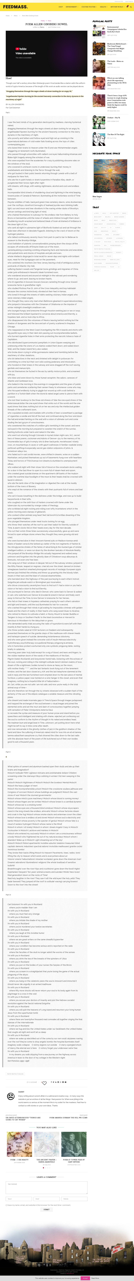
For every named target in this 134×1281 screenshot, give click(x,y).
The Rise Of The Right (115, 134)
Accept (85, 1278)
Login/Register (129, 1)
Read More (95, 1278)
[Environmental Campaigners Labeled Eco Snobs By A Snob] (99, 32)
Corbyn (121, 224)
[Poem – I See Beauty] (19, 1144)
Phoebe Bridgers (115, 245)
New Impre (97, 196)
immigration (98, 234)
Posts (49, 21)
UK (118, 267)
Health (103, 7)
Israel (107, 234)
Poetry (16, 15)
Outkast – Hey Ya (113, 118)
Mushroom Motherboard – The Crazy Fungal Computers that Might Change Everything (117, 47)
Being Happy (98, 217)
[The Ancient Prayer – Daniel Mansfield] (46, 1144)
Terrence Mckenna (100, 267)
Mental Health (120, 242)
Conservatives (111, 224)
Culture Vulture (88, 7)
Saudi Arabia (98, 263)
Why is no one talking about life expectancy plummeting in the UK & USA (116, 81)
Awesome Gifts (119, 1)
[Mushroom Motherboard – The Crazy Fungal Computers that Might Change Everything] (99, 49)
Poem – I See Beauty (19, 1160)
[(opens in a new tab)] (110, 176)
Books (96, 220)
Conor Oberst (98, 224)
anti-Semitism (114, 213)
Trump (112, 267)
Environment (71, 7)
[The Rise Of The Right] (99, 139)
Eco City (103, 227)
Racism (109, 256)
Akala (104, 213)
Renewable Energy (100, 259)
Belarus (108, 217)
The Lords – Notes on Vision (115, 62)
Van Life (96, 270)
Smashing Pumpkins (112, 263)
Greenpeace (104, 231)
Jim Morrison (98, 238)
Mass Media (107, 242)
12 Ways (96, 213)
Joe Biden (109, 238)
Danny (42, 27)
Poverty (118, 252)
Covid (95, 227)
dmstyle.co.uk (70, 1273)
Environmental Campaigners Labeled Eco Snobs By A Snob (117, 29)
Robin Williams (115, 259)
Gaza (95, 231)
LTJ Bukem (97, 242)
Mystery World (117, 7)
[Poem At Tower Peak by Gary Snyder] (73, 1144)
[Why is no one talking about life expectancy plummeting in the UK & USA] (99, 83)
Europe (117, 227)
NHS (105, 245)
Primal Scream (98, 256)
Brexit (104, 220)
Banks (124, 213)
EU (111, 227)
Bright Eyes (113, 220)
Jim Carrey (116, 234)
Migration (97, 245)
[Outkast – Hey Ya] (99, 123)
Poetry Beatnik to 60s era (15, 1074)
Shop (61, 7)
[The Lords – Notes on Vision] (99, 66)
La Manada (119, 238)
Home (7, 15)
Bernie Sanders (119, 217)
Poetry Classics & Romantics (103, 252)
